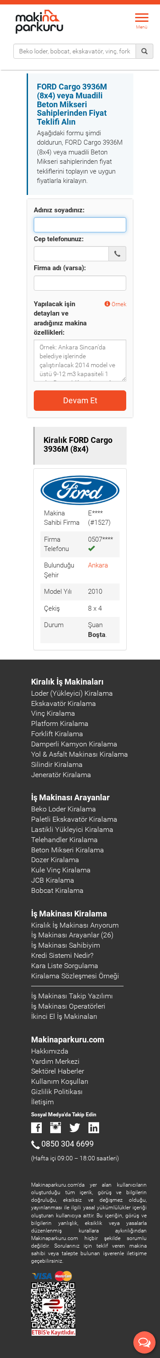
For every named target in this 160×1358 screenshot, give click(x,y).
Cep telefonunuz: (59, 239)
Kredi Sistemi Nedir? (62, 955)
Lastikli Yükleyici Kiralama (72, 829)
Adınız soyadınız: (59, 210)
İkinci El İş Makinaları (64, 1016)
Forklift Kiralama (57, 734)
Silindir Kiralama (57, 764)
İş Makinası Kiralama (69, 913)
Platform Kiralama (59, 723)
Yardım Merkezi (55, 1061)
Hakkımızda (49, 1051)
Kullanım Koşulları (59, 1081)
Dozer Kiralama (55, 859)
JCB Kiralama (52, 880)
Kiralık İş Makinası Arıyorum (75, 925)
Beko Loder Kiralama (63, 809)
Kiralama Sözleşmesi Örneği (75, 976)
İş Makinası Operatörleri (68, 1006)
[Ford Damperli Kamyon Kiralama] (80, 490)
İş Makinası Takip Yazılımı (72, 996)
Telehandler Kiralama (64, 839)
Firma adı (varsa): (60, 268)
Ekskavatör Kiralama (63, 703)
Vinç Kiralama (53, 713)
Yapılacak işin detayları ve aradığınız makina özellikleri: (60, 318)
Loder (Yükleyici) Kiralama (72, 693)
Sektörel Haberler (57, 1071)
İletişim (42, 1102)
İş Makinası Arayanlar (70, 797)
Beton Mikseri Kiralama (67, 850)
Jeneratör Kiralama (61, 774)
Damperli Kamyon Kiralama (74, 744)
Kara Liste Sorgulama (64, 965)
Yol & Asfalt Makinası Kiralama (79, 754)
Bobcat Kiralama (57, 890)
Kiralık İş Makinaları (67, 681)
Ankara (98, 565)
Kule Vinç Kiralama (61, 870)
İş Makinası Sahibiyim (65, 945)
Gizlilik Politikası (57, 1091)
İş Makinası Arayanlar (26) (72, 935)
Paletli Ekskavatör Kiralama (74, 819)
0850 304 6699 (67, 1143)
